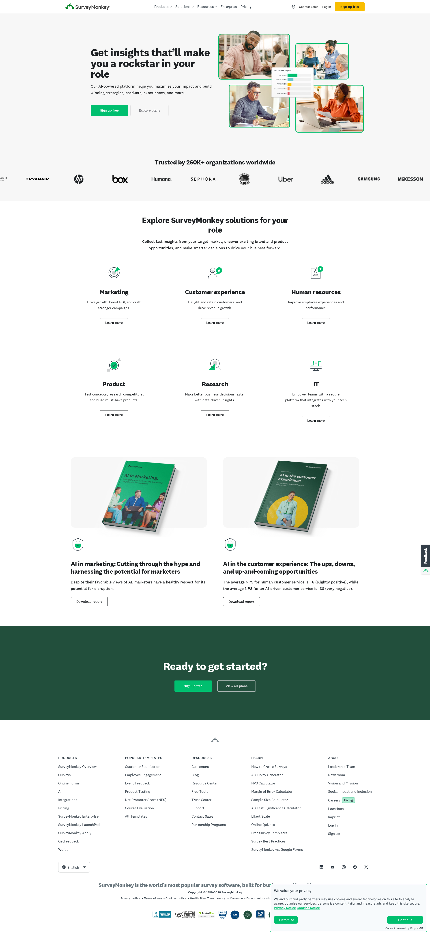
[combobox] (74, 867)
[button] (425, 560)
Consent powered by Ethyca (401, 928)
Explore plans (149, 110)
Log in (326, 7)
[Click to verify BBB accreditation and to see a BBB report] (162, 917)
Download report (89, 601)
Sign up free (349, 6)
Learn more (114, 322)
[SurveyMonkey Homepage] (87, 7)
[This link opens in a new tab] (321, 867)
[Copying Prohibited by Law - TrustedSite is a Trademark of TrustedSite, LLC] (206, 917)
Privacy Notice (285, 908)
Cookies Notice (308, 908)
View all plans (236, 686)
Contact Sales (308, 7)
